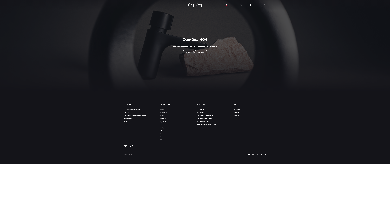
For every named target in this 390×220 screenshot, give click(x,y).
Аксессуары (128, 119)
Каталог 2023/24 (203, 122)
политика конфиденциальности (135, 151)
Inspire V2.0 (164, 113)
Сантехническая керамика (133, 110)
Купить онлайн (260, 5)
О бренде (237, 110)
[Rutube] (265, 154)
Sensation (163, 137)
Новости (236, 113)
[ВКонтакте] (261, 154)
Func (162, 116)
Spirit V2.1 (163, 122)
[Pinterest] (257, 154)
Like (161, 140)
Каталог (188, 52)
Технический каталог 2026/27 (207, 124)
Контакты (200, 113)
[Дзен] (253, 154)
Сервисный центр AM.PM (205, 116)
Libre (162, 110)
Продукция (129, 105)
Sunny (162, 134)
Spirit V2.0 (163, 119)
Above (162, 131)
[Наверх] (262, 96)
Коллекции (142, 5)
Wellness (127, 122)
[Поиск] (241, 5)
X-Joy (162, 128)
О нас (153, 5)
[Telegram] (249, 154)
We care (236, 116)
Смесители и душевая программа (135, 116)
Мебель (126, 113)
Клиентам (164, 5)
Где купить (200, 110)
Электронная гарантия (204, 119)
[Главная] (195, 5)
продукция (128, 5)
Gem (161, 125)
